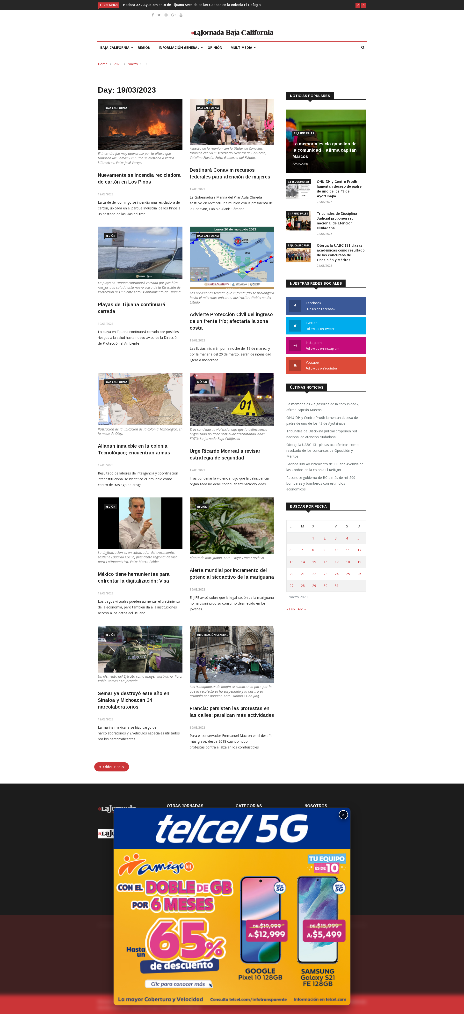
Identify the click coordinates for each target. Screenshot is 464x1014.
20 (291, 573)
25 (348, 573)
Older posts (113, 766)
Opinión (215, 47)
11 (348, 550)
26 (359, 573)
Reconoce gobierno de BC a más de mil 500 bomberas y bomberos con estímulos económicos (320, 483)
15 (314, 562)
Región (144, 47)
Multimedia (241, 47)
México (202, 382)
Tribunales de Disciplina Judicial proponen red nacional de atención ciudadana (321, 434)
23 (325, 573)
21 (303, 573)
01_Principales (304, 133)
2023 (118, 64)
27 (291, 585)
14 (303, 562)
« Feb (290, 609)
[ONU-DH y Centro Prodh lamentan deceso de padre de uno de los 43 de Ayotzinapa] (299, 189)
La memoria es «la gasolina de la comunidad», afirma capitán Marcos (324, 150)
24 (337, 573)
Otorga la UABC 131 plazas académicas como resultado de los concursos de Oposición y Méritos (322, 450)
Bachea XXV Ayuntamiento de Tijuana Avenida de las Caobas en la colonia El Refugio (324, 467)
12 (359, 550)
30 (325, 585)
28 (303, 585)
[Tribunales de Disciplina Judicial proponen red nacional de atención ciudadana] (299, 221)
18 (348, 562)
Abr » (302, 609)
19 (359, 562)
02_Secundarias (298, 181)
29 (314, 585)
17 (337, 562)
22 (314, 573)
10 (337, 550)
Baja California (115, 47)
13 (291, 562)
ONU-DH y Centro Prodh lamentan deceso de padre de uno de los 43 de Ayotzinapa (322, 420)
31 (337, 585)
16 (325, 562)
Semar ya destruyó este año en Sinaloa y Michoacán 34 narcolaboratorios (133, 700)
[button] (357, 5)
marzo (133, 64)
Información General (179, 47)
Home (103, 64)
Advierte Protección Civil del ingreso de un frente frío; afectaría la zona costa (231, 321)
